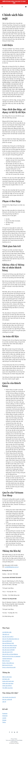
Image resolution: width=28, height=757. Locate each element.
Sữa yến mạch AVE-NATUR (9, 647)
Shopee (4, 720)
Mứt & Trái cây (6, 660)
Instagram (4, 715)
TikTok (4, 722)
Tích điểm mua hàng (7, 687)
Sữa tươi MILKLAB (7, 641)
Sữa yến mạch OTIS (7, 652)
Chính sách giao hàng (7, 683)
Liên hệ (4, 701)
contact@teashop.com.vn (12, 567)
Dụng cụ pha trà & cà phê (8, 667)
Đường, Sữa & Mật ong (8, 663)
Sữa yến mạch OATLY (7, 636)
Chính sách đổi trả (7, 685)
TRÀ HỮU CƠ (5, 634)
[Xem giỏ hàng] (26, 6)
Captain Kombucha (7, 658)
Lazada (4, 718)
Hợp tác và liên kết (7, 699)
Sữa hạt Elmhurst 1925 (8, 643)
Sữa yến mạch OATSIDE (8, 649)
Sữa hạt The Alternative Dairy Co (10, 638)
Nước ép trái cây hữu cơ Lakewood (11, 656)
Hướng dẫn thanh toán (8, 681)
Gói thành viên (6, 679)
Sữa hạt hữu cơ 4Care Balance (10, 654)
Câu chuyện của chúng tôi (9, 697)
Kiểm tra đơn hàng (7, 676)
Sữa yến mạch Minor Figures (9, 645)
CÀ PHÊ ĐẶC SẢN (6, 632)
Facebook (4, 713)
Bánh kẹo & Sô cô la (7, 665)
